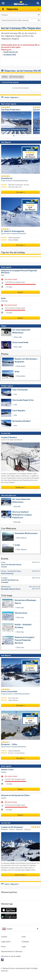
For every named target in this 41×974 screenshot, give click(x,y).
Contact (4, 937)
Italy (2, 275)
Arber (3, 298)
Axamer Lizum (7, 770)
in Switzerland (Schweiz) (21, 694)
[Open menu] (3, 3)
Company (25, 942)
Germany (4, 301)
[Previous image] (2, 121)
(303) (9, 55)
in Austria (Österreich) (20, 180)
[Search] (38, 3)
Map (5, 76)
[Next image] (38, 121)
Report (20, 292)
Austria (3, 772)
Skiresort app (7, 904)
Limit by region (17, 76)
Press (3, 947)
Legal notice (6, 942)
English (9, 929)
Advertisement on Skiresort (11, 951)
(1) (10, 52)
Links (24, 937)
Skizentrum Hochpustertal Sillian (15, 795)
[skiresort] (20, 3)
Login (24, 947)
